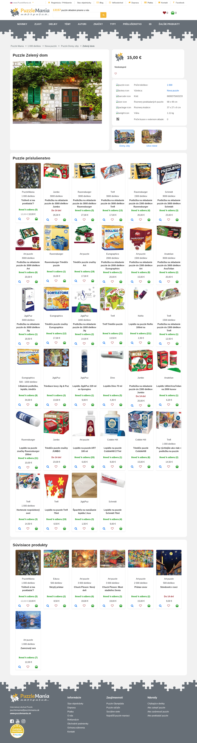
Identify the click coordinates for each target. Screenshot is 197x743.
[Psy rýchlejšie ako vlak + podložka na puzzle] (160, 467)
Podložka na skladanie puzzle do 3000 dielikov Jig (28, 327)
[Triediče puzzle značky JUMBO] (48, 467)
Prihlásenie (67, 3)
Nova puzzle (51, 46)
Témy (68, 24)
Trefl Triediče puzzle (113, 324)
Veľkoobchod (117, 3)
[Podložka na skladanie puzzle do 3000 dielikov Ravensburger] (76, 220)
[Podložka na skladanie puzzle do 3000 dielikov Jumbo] (48, 220)
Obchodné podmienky (77, 724)
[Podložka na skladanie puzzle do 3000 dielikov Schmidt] (160, 220)
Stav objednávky (84, 3)
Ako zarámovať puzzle (158, 711)
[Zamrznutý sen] (19, 667)
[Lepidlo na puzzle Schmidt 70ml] (104, 529)
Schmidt (169, 192)
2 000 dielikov (140, 583)
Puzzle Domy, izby (70, 46)
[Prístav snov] (132, 606)
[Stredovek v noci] (160, 606)
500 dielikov (56, 583)
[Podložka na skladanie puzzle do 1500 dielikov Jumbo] (132, 406)
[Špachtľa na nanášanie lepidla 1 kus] (76, 529)
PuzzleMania (28, 192)
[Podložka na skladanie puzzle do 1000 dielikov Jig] (76, 344)
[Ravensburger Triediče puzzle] (48, 281)
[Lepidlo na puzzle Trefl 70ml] (48, 529)
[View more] (56, 178)
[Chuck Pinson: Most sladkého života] (104, 606)
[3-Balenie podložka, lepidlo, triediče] (19, 405)
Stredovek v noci (168, 587)
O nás (70, 716)
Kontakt (164, 3)
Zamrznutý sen (28, 648)
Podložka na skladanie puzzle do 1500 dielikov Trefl (169, 327)
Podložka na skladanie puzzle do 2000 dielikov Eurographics (112, 265)
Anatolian (168, 254)
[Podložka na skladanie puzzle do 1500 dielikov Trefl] (160, 344)
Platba (150, 3)
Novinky (22, 24)
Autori (82, 24)
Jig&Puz (28, 316)
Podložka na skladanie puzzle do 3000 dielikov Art (28, 265)
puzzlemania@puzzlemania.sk (24, 710)
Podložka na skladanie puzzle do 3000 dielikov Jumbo (56, 203)
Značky (98, 24)
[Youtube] (17, 722)
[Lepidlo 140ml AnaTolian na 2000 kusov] (160, 405)
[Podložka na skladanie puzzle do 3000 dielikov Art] (19, 282)
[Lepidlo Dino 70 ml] (104, 405)
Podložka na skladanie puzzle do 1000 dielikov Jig (84, 327)
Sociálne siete (113, 711)
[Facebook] (12, 722)
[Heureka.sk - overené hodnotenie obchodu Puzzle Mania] (17, 737)
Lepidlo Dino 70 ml (112, 386)
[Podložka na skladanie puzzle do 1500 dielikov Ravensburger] (132, 220)
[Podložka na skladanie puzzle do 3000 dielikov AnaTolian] (160, 282)
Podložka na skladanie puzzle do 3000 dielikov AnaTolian (169, 265)
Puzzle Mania (17, 46)
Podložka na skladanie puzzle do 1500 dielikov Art (141, 265)
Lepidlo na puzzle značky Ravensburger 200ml (28, 451)
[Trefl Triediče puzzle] (104, 343)
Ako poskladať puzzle (158, 716)
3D (150, 24)
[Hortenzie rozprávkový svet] (19, 529)
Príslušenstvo (132, 24)
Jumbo (56, 192)
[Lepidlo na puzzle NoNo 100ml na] (132, 343)
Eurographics (112, 254)
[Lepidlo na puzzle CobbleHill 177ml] (104, 467)
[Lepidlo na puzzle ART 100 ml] (76, 467)
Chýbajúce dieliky (156, 703)
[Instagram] (23, 722)
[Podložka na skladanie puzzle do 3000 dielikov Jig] (19, 344)
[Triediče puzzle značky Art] (76, 281)
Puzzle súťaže (113, 707)
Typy (113, 24)
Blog (101, 3)
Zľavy (38, 24)
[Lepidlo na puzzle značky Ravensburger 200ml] (19, 467)
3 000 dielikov (84, 583)
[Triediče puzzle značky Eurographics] (48, 343)
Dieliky (53, 24)
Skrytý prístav (56, 587)
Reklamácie (73, 720)
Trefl (113, 192)
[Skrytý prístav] (48, 606)
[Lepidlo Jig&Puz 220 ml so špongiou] (76, 405)
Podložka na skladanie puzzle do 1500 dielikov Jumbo (141, 389)
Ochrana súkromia (76, 728)
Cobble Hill (112, 440)
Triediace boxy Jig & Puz (56, 386)
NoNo (141, 316)
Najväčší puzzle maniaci (118, 716)
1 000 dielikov (34, 46)
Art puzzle (28, 254)
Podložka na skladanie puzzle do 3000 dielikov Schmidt (169, 203)
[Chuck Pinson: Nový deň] (76, 606)
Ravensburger (84, 192)
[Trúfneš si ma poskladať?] (19, 219)
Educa (56, 579)
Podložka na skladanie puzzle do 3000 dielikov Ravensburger (84, 203)
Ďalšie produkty (169, 24)
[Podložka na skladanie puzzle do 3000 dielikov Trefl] (104, 220)
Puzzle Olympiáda (115, 703)
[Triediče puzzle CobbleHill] (132, 467)
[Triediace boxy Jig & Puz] (48, 405)
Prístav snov (140, 587)
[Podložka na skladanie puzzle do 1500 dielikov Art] (132, 282)
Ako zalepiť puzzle (156, 707)
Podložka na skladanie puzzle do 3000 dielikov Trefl (112, 203)
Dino (112, 378)
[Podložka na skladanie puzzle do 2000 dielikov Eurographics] (104, 282)
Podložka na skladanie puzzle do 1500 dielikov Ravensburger (141, 203)
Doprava (135, 3)
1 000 (169, 85)
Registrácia (56, 3)
